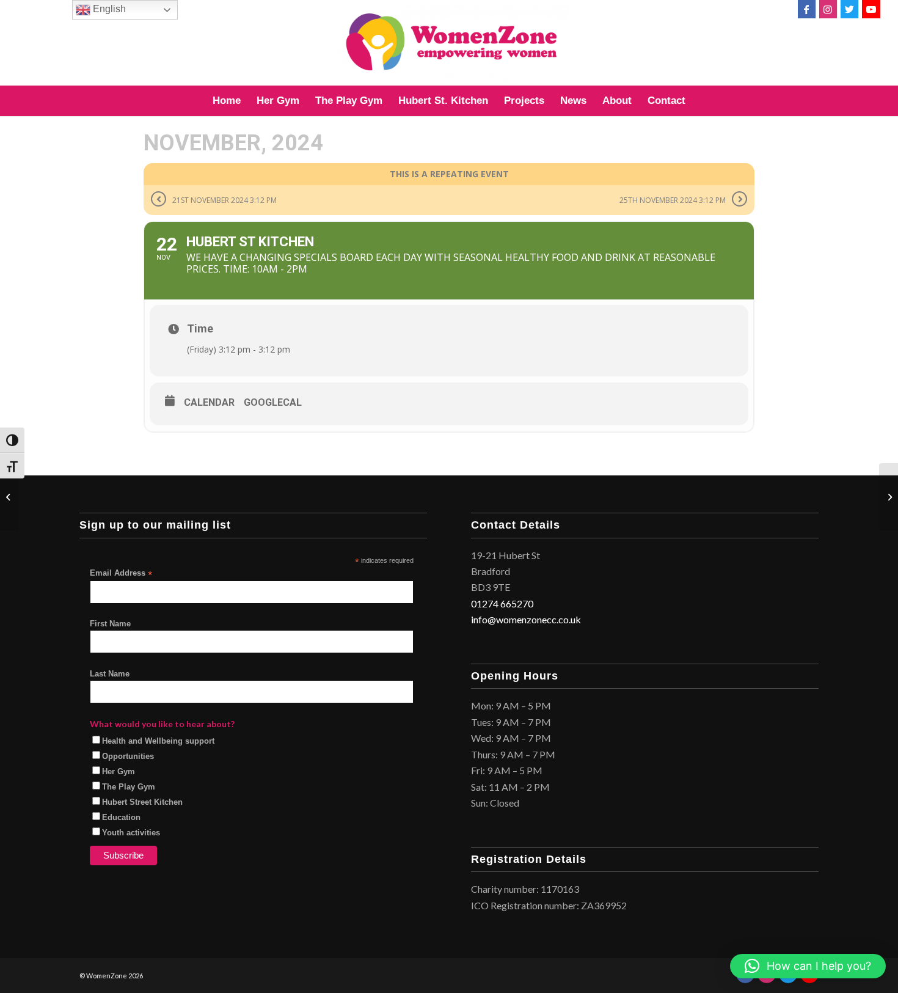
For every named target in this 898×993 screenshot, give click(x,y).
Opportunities (128, 756)
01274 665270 (502, 603)
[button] (808, 966)
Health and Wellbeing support (158, 741)
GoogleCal (273, 402)
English (108, 9)
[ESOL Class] (9, 496)
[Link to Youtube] (871, 9)
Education (121, 817)
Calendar (209, 402)
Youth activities (131, 832)
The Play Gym (128, 786)
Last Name (110, 673)
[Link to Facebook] (807, 9)
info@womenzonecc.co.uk (526, 619)
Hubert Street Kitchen (142, 802)
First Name (110, 623)
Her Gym (118, 771)
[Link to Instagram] (828, 9)
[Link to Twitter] (849, 9)
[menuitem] (227, 101)
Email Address (121, 573)
